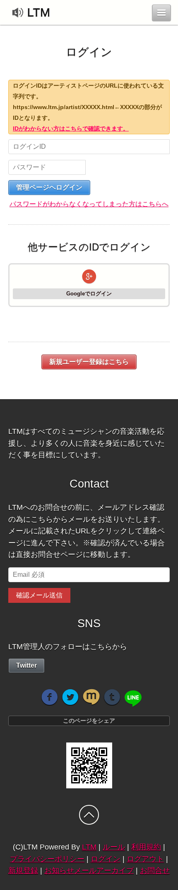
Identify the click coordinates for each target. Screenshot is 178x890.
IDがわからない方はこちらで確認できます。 (71, 128)
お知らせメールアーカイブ (89, 870)
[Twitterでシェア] (70, 697)
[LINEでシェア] (133, 698)
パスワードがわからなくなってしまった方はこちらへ (89, 203)
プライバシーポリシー (47, 859)
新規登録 (23, 870)
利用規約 (146, 847)
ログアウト (145, 859)
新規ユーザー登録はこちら (89, 361)
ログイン (105, 859)
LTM (89, 847)
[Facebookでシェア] (49, 697)
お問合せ (155, 870)
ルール (114, 847)
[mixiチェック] (91, 697)
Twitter (26, 665)
